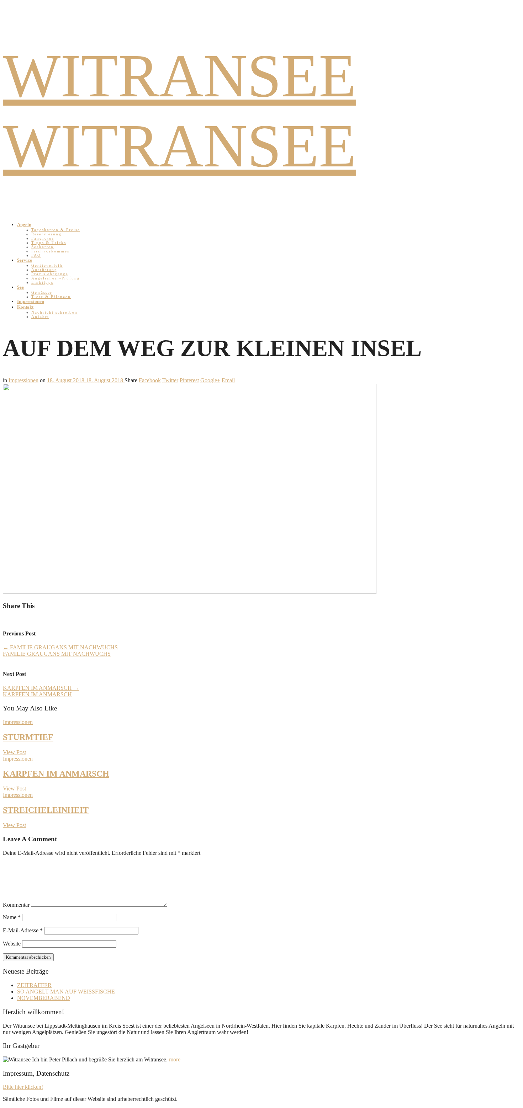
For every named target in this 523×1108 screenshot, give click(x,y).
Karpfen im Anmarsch (41, 688)
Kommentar (16, 905)
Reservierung (46, 234)
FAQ (36, 255)
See (20, 287)
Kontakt (25, 307)
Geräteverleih (47, 265)
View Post (14, 752)
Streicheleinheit (46, 810)
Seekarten (42, 247)
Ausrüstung (44, 269)
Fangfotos (42, 238)
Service (24, 260)
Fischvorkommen (50, 251)
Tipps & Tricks (48, 242)
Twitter (170, 380)
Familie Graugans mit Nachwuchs (60, 647)
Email (228, 380)
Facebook (150, 380)
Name (12, 917)
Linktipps (42, 282)
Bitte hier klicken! (23, 1087)
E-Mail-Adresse (23, 930)
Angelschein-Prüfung (55, 278)
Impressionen (30, 301)
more (174, 1059)
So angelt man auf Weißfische (66, 992)
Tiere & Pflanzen (51, 296)
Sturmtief (28, 737)
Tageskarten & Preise (55, 230)
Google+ (210, 380)
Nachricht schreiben (54, 312)
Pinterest (189, 380)
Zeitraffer (34, 985)
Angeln (24, 224)
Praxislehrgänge (49, 274)
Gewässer (41, 292)
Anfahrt (40, 316)
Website (12, 944)
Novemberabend (43, 998)
